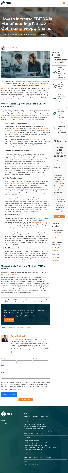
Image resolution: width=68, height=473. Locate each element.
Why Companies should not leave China (17, 30)
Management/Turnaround (13, 327)
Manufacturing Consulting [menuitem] (31, 440)
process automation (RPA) (40, 222)
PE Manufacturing (26, 327)
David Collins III (12, 48)
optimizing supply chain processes (13, 117)
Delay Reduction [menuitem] (29, 433)
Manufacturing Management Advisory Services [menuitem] (37, 443)
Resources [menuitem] (26, 461)
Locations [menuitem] (26, 453)
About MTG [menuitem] (27, 416)
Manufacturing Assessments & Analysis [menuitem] (35, 445)
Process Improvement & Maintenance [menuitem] (35, 426)
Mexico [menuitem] (42, 457)
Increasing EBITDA (6, 88)
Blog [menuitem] (25, 464)
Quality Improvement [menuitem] (54, 431)
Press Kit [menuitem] (35, 416)
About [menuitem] (25, 413)
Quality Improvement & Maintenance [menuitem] (35, 431)
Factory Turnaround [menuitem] (29, 424)
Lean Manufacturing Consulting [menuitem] (33, 449)
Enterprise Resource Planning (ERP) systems (17, 183)
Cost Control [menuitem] (39, 433)
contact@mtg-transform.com (9, 424)
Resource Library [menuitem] (33, 464)
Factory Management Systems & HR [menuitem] (34, 447)
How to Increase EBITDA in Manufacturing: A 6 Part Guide (31, 81)
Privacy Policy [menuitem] (44, 416)
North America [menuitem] (33, 457)
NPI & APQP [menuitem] (41, 424)
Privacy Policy (58, 183)
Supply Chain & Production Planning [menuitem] (34, 428)
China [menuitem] (25, 457)
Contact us (20, 301)
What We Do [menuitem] (27, 437)
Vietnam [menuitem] (48, 457)
